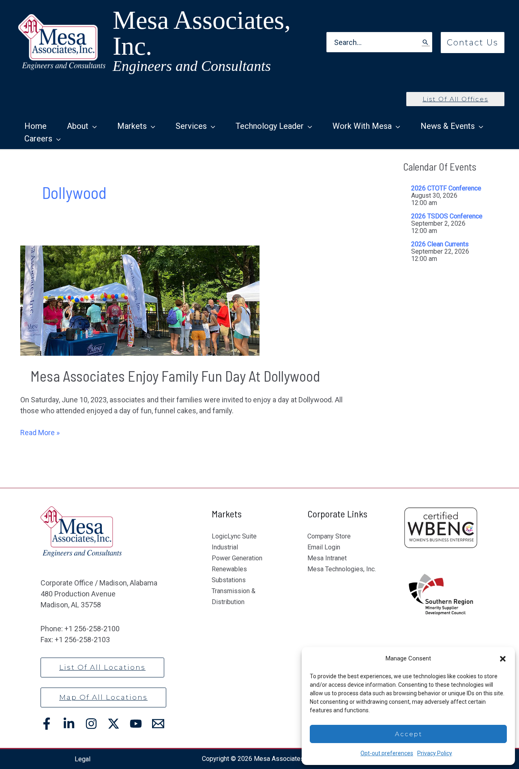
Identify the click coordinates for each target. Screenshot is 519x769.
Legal (82, 759)
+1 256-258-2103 (82, 639)
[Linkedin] (69, 724)
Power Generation (237, 558)
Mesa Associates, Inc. (202, 33)
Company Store (329, 536)
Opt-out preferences (386, 753)
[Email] (158, 724)
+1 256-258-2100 (92, 628)
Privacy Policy (434, 753)
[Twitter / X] (113, 724)
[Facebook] (47, 724)
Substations (229, 580)
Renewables (229, 569)
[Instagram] (91, 724)
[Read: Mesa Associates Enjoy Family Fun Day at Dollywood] (140, 300)
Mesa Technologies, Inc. (341, 569)
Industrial (225, 547)
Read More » (40, 433)
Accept (408, 734)
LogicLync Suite (234, 536)
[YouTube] (136, 724)
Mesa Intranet (327, 558)
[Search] (425, 42)
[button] (503, 659)
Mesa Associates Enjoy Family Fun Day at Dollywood (176, 375)
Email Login (323, 547)
